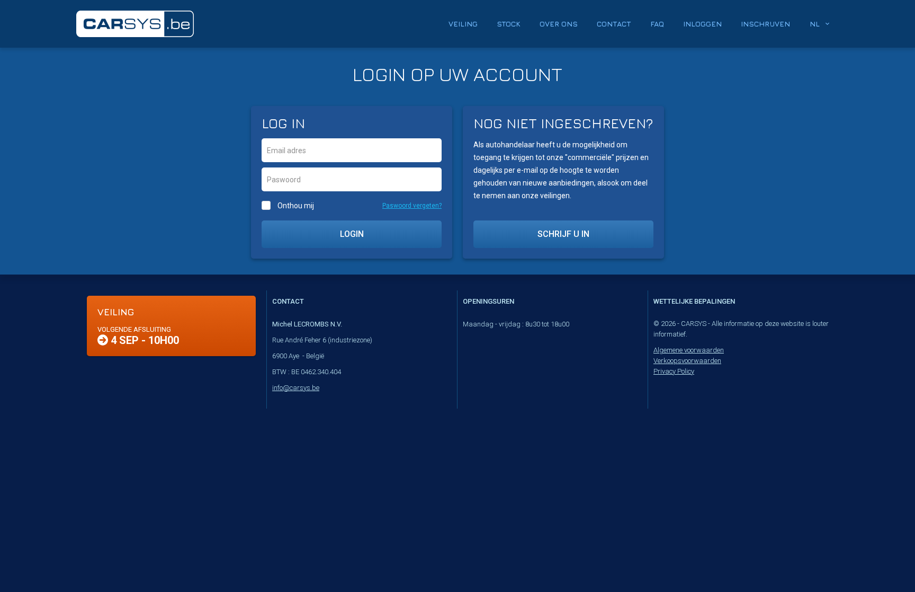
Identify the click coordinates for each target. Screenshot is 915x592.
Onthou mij (295, 205)
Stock (509, 23)
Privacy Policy (673, 371)
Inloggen (702, 23)
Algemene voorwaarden (688, 350)
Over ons (559, 23)
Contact (614, 23)
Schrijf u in (563, 234)
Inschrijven (765, 23)
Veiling (463, 23)
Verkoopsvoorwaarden (687, 361)
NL (815, 23)
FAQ (657, 23)
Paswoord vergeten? (412, 205)
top (881, 560)
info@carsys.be (295, 388)
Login (352, 234)
